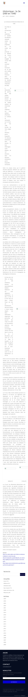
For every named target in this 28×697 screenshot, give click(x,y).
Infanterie (11, 16)
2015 (5, 621)
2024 (5, 601)
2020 (5, 610)
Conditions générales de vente (10, 691)
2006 (5, 642)
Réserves (6, 592)
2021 (5, 608)
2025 (5, 598)
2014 (5, 624)
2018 (5, 614)
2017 (5, 617)
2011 (5, 630)
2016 (5, 619)
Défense (6, 583)
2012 (5, 628)
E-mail (5, 676)
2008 (5, 637)
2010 (5, 633)
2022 (5, 605)
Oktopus (23, 695)
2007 (5, 640)
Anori (5, 581)
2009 (5, 635)
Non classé (6, 588)
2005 (5, 644)
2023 (5, 603)
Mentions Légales (20, 690)
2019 (5, 612)
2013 (5, 626)
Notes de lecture (8, 590)
